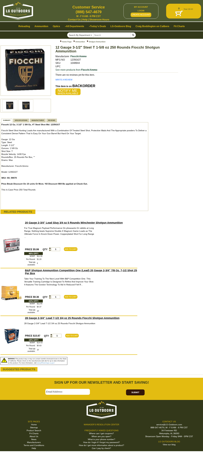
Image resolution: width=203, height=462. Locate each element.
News (33, 439)
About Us (34, 436)
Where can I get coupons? (101, 433)
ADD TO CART (71, 249)
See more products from (76, 70)
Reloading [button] (24, 26)
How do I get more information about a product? (101, 445)
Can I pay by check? (101, 448)
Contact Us (74, 19)
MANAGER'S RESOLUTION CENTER (101, 424)
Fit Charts (33, 433)
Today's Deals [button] (98, 26)
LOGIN (141, 10)
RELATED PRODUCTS (18, 211)
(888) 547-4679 (89, 12)
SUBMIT (135, 392)
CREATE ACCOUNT (141, 14)
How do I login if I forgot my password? (101, 442)
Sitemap (34, 427)
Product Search (34, 430)
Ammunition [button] (41, 26)
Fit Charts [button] (179, 26)
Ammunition (80, 42)
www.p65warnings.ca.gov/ (46, 363)
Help (85, 19)
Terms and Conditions (34, 445)
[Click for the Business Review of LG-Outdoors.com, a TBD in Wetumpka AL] (5, 456)
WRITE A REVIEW (63, 79)
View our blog (169, 444)
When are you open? (101, 436)
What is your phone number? (101, 439)
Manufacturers (34, 442)
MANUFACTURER (38, 120)
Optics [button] (56, 26)
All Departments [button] (75, 26)
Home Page (67, 42)
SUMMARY (7, 120)
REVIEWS (51, 120)
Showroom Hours (99, 19)
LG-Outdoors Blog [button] (120, 26)
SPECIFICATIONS (21, 120)
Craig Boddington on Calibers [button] (152, 26)
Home (34, 424)
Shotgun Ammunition (97, 42)
